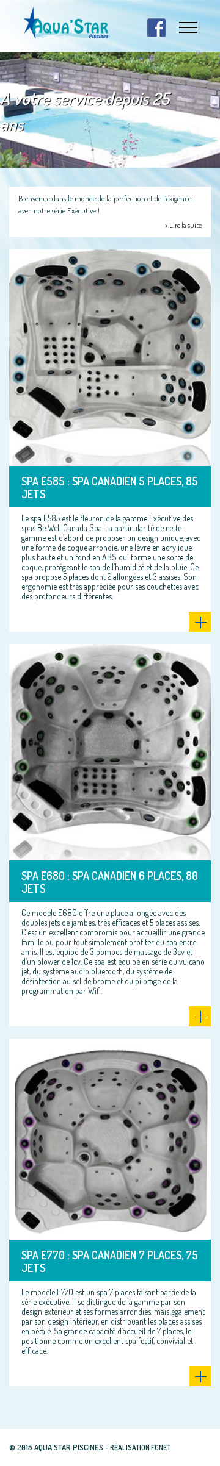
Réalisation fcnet (140, 1447)
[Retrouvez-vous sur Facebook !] (156, 27)
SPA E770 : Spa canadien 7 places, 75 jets (109, 1261)
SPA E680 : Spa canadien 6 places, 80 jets (109, 882)
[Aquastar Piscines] (67, 23)
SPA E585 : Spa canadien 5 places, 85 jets (109, 487)
